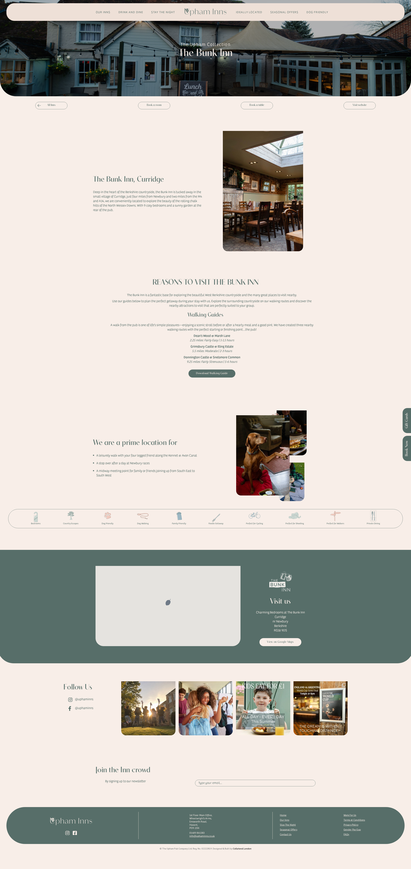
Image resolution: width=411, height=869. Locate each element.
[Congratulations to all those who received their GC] (148, 708)
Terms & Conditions (354, 820)
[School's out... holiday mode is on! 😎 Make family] (263, 708)
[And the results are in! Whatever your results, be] (206, 708)
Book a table (256, 105)
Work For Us (350, 815)
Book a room (154, 105)
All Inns (51, 105)
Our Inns (284, 820)
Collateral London (242, 848)
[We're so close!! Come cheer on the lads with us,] (320, 708)
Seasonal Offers (288, 829)
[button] (168, 602)
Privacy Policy (351, 824)
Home (283, 815)
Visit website (360, 105)
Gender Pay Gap (352, 829)
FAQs (346, 834)
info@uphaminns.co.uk (202, 836)
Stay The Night (288, 824)
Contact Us (285, 834)
